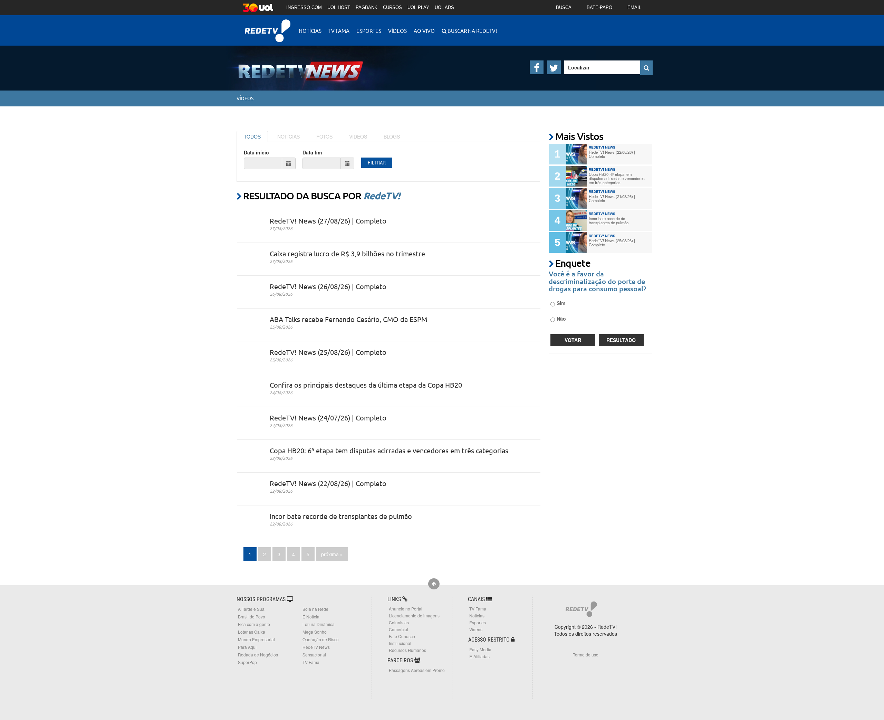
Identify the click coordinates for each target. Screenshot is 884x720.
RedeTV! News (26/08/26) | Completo (328, 286)
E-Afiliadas (479, 656)
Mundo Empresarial (256, 639)
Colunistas (399, 622)
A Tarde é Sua (251, 609)
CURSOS (392, 7)
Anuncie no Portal (405, 609)
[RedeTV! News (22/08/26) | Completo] (576, 154)
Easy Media (480, 649)
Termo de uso (585, 654)
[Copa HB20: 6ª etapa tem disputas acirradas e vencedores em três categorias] (576, 176)
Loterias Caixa (251, 632)
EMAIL (634, 7)
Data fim (312, 152)
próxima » (332, 554)
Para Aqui (247, 647)
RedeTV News (316, 647)
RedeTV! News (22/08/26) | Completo (328, 483)
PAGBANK (366, 7)
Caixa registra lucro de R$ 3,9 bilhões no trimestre (347, 253)
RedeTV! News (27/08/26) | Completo (328, 220)
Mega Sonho (314, 632)
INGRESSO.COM (304, 7)
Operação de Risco (320, 639)
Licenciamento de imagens (414, 615)
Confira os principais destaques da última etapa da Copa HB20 (366, 384)
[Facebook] (537, 67)
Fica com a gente (254, 624)
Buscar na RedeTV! (471, 30)
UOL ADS (444, 7)
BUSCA (563, 7)
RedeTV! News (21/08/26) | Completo (612, 198)
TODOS (252, 136)
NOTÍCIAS (288, 136)
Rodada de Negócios (258, 654)
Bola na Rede (315, 609)
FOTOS (324, 136)
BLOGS (392, 136)
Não (561, 318)
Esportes (368, 30)
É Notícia (310, 616)
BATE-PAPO (599, 7)
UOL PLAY (418, 7)
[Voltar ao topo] (434, 583)
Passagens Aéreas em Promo (417, 670)
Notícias (310, 30)
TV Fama (338, 30)
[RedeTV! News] (290, 65)
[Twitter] (554, 67)
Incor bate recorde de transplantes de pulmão (341, 516)
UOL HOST (338, 7)
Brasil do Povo (251, 616)
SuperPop (247, 662)
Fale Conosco (402, 636)
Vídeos (397, 30)
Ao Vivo (424, 30)
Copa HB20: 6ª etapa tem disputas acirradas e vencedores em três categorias (389, 450)
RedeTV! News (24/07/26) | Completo (328, 417)
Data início (256, 152)
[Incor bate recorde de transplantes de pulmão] (576, 220)
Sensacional (314, 654)
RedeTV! (267, 26)
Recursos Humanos (407, 650)
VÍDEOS (358, 136)
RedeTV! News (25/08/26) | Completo (328, 352)
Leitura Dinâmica (318, 624)
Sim (561, 303)
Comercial (398, 629)
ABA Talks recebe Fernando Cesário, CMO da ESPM (348, 319)
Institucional (400, 643)
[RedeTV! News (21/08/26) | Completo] (576, 198)
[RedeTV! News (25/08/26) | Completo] (576, 242)
